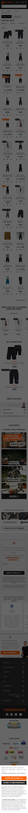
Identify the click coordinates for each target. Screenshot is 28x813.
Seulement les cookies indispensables (14, 783)
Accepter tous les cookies (12, 778)
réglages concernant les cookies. (13, 773)
